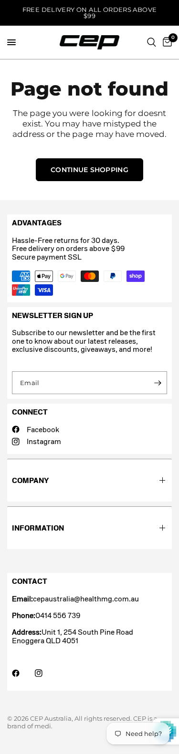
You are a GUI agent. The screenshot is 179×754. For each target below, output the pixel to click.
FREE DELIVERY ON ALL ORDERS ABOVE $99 (89, 12)
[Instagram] (45, 673)
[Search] (151, 42)
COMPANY (30, 480)
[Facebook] (22, 673)
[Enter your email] (157, 382)
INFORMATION (38, 527)
